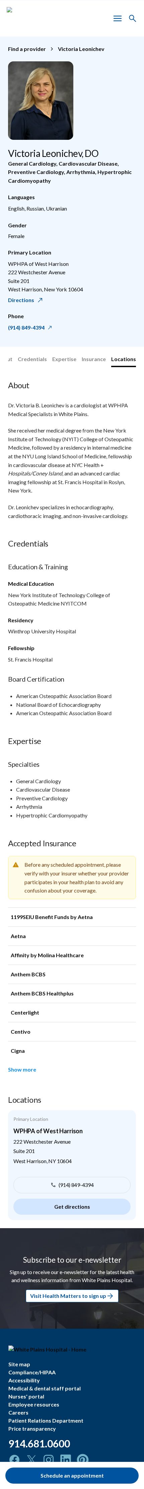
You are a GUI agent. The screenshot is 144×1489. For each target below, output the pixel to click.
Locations (123, 359)
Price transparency (32, 1428)
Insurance (94, 359)
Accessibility (24, 1380)
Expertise (64, 359)
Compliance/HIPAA (32, 1372)
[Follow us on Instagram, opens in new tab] (49, 1460)
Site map (19, 1364)
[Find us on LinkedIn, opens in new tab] (66, 1460)
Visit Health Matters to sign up (68, 1296)
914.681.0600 (39, 1443)
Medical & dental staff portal (44, 1388)
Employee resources (33, 1404)
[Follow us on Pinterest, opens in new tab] (83, 1460)
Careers (18, 1412)
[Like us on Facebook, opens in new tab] (14, 1460)
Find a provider (27, 49)
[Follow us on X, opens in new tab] (31, 1460)
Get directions (72, 1206)
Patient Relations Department (45, 1420)
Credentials (32, 359)
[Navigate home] (73, 1349)
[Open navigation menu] (117, 18)
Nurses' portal (26, 1396)
